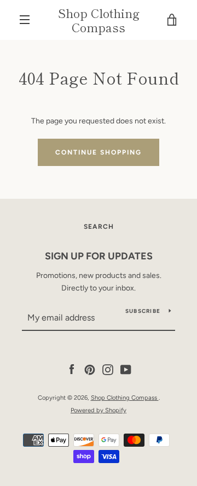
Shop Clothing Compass (99, 19)
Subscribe (142, 311)
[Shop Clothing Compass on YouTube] (125, 369)
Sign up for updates (99, 256)
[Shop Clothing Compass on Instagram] (107, 369)
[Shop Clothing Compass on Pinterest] (89, 369)
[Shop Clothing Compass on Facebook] (71, 369)
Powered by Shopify (98, 410)
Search (99, 226)
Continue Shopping (98, 152)
